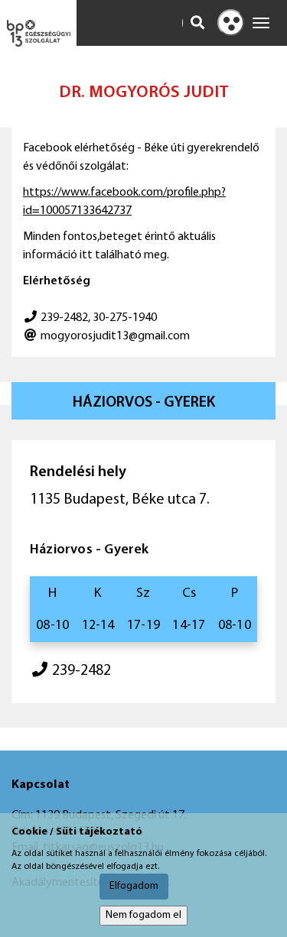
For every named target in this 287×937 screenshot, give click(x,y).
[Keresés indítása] (197, 23)
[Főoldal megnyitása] (38, 33)
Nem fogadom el (143, 915)
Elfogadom (133, 886)
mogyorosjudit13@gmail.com (115, 336)
